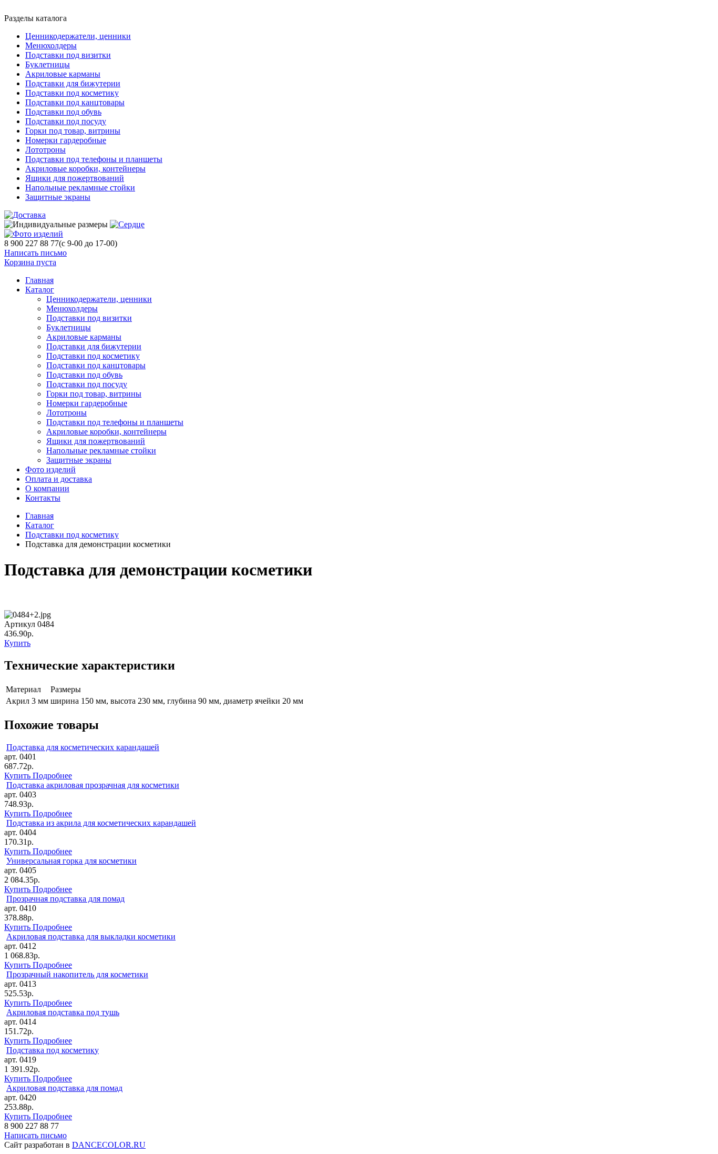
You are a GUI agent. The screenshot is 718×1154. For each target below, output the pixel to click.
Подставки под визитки (68, 54)
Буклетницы (47, 64)
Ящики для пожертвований (74, 178)
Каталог (39, 289)
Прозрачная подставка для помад (65, 898)
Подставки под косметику (72, 92)
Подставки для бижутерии (72, 83)
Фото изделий (50, 469)
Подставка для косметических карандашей (82, 747)
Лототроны (45, 149)
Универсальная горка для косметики (71, 860)
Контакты (42, 497)
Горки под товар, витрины (72, 130)
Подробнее (52, 775)
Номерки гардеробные (65, 140)
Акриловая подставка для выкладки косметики (91, 936)
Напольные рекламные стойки (80, 187)
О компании (47, 488)
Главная (39, 515)
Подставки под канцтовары (75, 102)
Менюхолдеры (51, 45)
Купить (17, 643)
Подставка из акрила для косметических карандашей (101, 822)
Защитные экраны (57, 197)
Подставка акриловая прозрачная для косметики (92, 785)
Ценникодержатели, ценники (78, 36)
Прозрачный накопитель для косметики (77, 974)
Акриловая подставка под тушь (62, 1012)
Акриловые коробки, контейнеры (85, 168)
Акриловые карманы (62, 73)
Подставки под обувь (63, 111)
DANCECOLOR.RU (109, 1144)
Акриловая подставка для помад (64, 1088)
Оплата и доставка (58, 478)
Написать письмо (35, 252)
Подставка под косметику (52, 1050)
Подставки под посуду (65, 121)
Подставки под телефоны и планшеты (93, 159)
